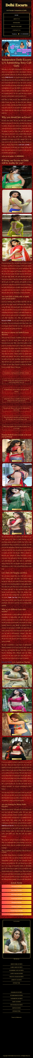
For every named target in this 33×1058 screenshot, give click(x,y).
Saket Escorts (16, 1001)
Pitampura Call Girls (16, 902)
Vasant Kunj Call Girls (16, 898)
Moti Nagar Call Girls (16, 894)
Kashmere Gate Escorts (16, 970)
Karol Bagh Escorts (16, 967)
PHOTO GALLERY (16, 26)
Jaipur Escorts (16, 1008)
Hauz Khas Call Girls (16, 890)
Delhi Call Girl (12, 597)
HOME (16, 15)
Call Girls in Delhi (23, 145)
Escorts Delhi (7, 662)
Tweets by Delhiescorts (16, 1017)
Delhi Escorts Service (8, 825)
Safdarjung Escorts (16, 998)
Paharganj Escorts (16, 992)
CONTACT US (16, 30)
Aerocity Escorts (16, 979)
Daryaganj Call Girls (17, 886)
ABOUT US (16, 19)
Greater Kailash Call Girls (16, 914)
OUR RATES (16, 22)
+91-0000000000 (24, 34)
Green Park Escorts (16, 964)
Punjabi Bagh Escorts (16, 995)
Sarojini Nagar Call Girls (17, 910)
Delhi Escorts (16, 5)
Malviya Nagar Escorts (16, 976)
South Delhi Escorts (16, 1005)
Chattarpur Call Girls (16, 906)
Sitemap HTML (17, 1011)
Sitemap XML (16, 983)
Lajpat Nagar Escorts (16, 973)
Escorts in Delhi (6, 320)
